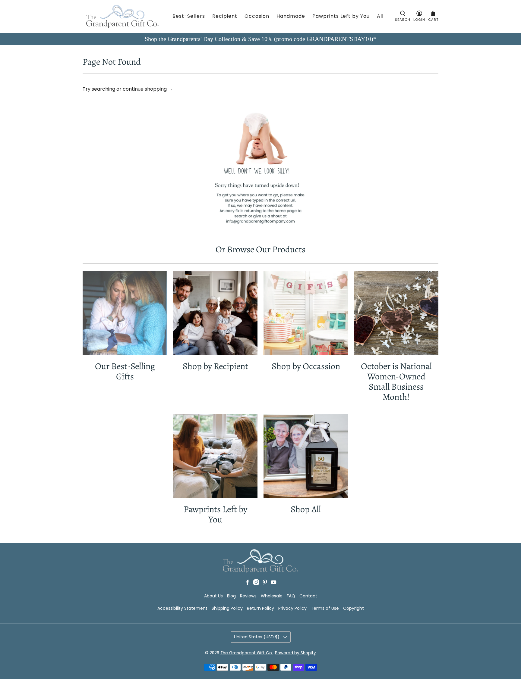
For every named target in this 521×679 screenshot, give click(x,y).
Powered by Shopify (295, 653)
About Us (213, 596)
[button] (402, 16)
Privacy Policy (292, 608)
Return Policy (260, 608)
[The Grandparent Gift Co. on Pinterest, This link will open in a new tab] (265, 584)
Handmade (290, 16)
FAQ (291, 596)
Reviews (248, 596)
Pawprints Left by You (341, 16)
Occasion (257, 16)
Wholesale (272, 596)
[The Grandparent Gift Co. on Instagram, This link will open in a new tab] (256, 584)
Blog (231, 596)
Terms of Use (325, 608)
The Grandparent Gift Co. (246, 653)
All (380, 16)
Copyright (353, 608)
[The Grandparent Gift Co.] (122, 16)
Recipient (224, 16)
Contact (308, 596)
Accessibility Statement (182, 608)
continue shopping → (148, 89)
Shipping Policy (227, 608)
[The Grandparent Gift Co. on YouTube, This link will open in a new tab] (273, 584)
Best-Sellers (188, 16)
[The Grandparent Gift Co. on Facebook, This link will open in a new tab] (247, 584)
